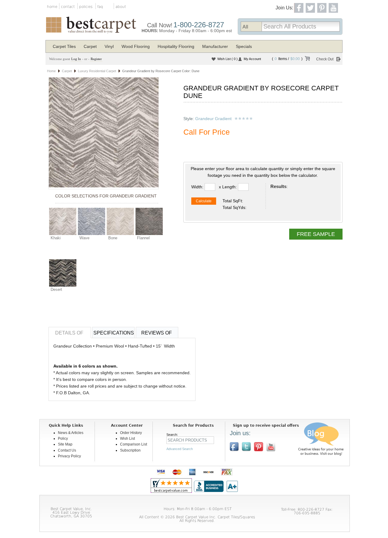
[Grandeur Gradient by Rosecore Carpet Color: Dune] (104, 133)
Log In (76, 59)
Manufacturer (215, 46)
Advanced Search (179, 449)
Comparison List (133, 444)
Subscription (130, 450)
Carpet (90, 46)
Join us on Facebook (234, 446)
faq (100, 7)
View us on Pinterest (258, 446)
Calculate (204, 201)
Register (96, 59)
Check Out (324, 59)
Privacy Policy (69, 456)
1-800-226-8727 (198, 25)
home (52, 7)
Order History (131, 433)
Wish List (227, 59)
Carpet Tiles (64, 46)
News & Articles (70, 433)
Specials (244, 46)
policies (85, 7)
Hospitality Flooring (176, 46)
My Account (252, 59)
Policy (63, 438)
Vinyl (109, 46)
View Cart (307, 59)
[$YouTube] (270, 446)
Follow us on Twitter (246, 446)
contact (68, 7)
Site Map (65, 444)
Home (51, 71)
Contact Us (67, 450)
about (120, 7)
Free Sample (316, 234)
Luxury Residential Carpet (97, 71)
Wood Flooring (136, 46)
